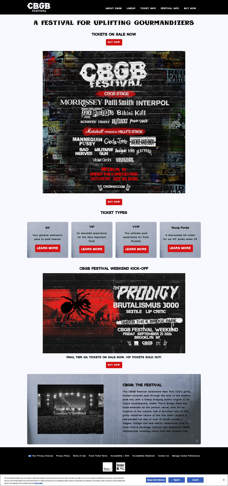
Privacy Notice (38, 483)
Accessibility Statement (143, 456)
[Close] (224, 480)
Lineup (131, 8)
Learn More (47, 248)
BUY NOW (190, 8)
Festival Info (170, 8)
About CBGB (114, 8)
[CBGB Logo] (39, 7)
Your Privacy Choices (42, 456)
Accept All (195, 480)
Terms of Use (79, 456)
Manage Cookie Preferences (156, 480)
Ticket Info (148, 8)
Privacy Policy (63, 456)
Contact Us (163, 456)
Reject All (177, 480)
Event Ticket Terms (98, 456)
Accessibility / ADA (120, 456)
